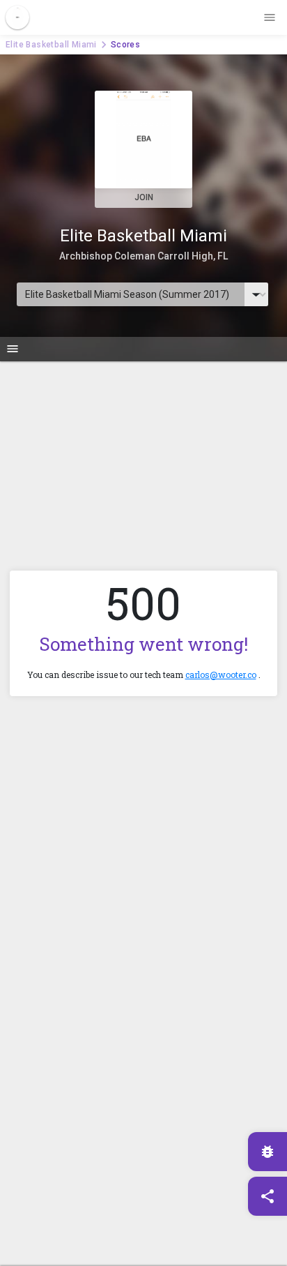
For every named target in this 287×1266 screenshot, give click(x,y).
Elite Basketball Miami (51, 45)
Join (143, 197)
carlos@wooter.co (220, 674)
